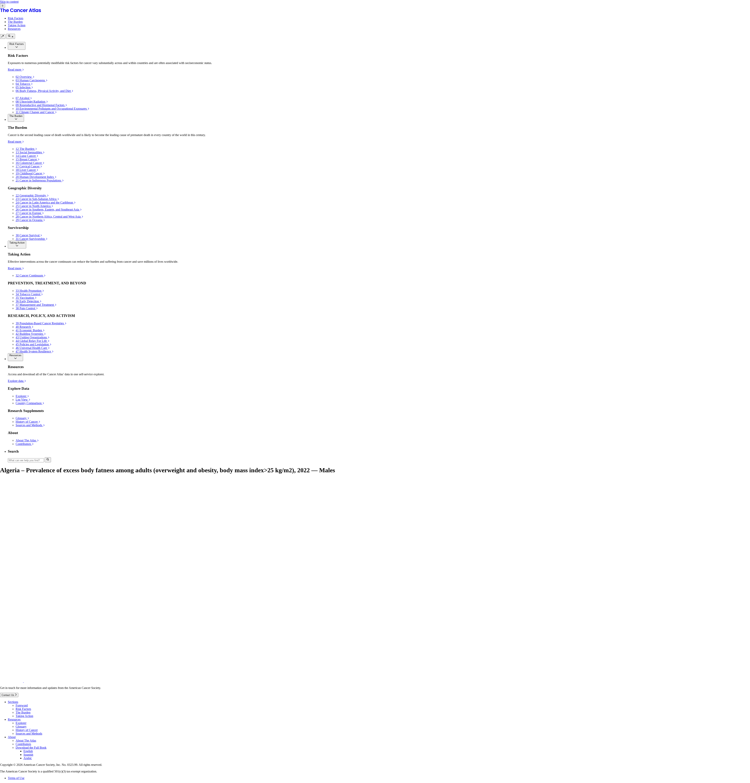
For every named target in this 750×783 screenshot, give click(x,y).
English (28, 751)
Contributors (23, 744)
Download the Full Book (31, 747)
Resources (14, 28)
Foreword (22, 705)
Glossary (21, 726)
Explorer (21, 723)
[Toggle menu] (2, 6)
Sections (13, 702)
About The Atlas (26, 740)
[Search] (10, 36)
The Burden (15, 21)
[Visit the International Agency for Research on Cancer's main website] (72, 681)
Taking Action (16, 25)
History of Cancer (27, 730)
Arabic (27, 758)
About (12, 737)
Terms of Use (16, 778)
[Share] (2, 36)
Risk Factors (15, 18)
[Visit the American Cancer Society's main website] (12, 681)
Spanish (28, 754)
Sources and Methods (29, 733)
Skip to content (9, 1)
